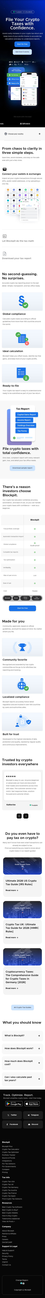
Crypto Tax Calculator (10, 1149)
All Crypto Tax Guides (22, 1007)
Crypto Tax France (9, 1193)
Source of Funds (8, 1158)
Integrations (7, 1161)
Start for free (22, 44)
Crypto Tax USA (8, 1181)
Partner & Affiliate (9, 1234)
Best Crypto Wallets (10, 1213)
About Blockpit (8, 1231)
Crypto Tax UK (8, 1184)
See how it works (22, 52)
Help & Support (8, 1250)
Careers (5, 1239)
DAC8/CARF (7, 1242)
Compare (5, 1169)
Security (5, 1253)
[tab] (22, 198)
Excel (16, 598)
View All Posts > (8, 1221)
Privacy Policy (7, 1256)
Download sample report (22, 468)
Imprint (5, 1262)
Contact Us (6, 1265)
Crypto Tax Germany (10, 1187)
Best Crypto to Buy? (10, 1210)
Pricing (5, 1172)
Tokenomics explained (11, 1219)
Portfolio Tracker (8, 1155)
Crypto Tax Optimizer (10, 1152)
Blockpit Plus (7, 1146)
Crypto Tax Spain (9, 1196)
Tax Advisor (36, 598)
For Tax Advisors (8, 1164)
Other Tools (25, 598)
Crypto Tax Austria (9, 1190)
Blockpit (7, 598)
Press (4, 1236)
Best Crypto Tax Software (12, 1207)
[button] (19, 816)
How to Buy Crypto (9, 1216)
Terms (4, 1259)
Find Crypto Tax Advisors (12, 1199)
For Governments (9, 1166)
